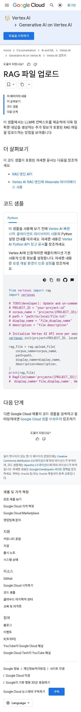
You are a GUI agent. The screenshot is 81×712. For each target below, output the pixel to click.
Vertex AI (21, 18)
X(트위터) (9, 639)
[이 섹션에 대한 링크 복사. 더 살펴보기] (33, 149)
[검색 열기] (51, 5)
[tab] (13, 218)
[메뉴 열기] (7, 5)
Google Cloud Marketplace (21, 513)
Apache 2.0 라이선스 (36, 465)
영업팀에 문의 (12, 520)
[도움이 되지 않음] (35, 64)
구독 (56, 692)
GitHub (8, 578)
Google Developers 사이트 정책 (48, 469)
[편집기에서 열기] (58, 280)
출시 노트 (9, 553)
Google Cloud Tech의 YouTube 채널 (27, 653)
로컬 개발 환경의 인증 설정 (32, 263)
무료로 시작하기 (19, 36)
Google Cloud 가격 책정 (18, 506)
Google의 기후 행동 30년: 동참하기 (28, 682)
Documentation (26, 50)
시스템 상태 (10, 560)
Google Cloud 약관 (18, 675)
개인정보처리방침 (34, 668)
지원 (6, 546)
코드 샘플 (9, 592)
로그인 (71, 5)
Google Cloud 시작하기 (18, 585)
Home (7, 50)
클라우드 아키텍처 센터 (18, 599)
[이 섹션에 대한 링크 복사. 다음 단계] (28, 403)
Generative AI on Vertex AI (45, 25)
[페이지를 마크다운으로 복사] (22, 84)
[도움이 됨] (28, 64)
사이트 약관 (57, 668)
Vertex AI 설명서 (56, 55)
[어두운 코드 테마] (44, 280)
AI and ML (47, 50)
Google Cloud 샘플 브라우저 (41, 419)
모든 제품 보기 (12, 499)
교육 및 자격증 (12, 606)
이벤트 (7, 632)
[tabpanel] (40, 307)
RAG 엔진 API (22, 174)
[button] (13, 218)
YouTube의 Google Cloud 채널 (23, 646)
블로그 (7, 625)
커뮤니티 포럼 (12, 539)
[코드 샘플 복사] (51, 280)
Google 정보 (11, 668)
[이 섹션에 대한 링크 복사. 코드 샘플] (28, 204)
